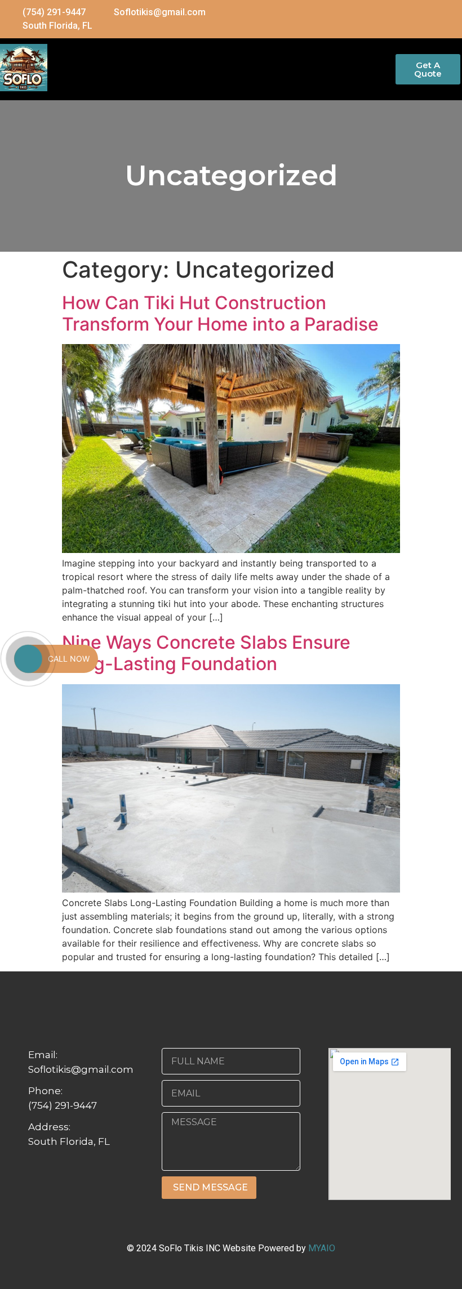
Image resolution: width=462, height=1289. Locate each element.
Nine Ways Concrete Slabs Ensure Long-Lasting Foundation (206, 653)
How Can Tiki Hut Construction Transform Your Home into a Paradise (220, 313)
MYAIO (321, 1248)
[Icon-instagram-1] (451, 19)
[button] (221, 65)
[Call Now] (28, 659)
